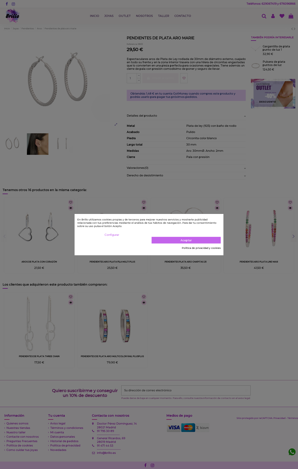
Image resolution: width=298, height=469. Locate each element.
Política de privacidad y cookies (201, 248)
